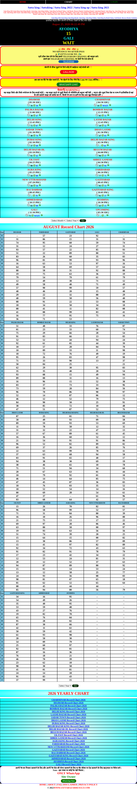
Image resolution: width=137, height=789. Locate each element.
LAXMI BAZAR (102, 119)
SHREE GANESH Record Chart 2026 (68, 738)
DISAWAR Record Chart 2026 (68, 702)
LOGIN (114, 2)
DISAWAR (34, 99)
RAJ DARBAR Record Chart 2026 (68, 752)
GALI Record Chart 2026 (68, 764)
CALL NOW (68, 72)
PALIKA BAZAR (34, 109)
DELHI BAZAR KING (103, 139)
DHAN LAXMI (103, 129)
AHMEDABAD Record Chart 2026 (68, 758)
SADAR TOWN (34, 129)
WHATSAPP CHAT (68, 84)
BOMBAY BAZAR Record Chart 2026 (68, 708)
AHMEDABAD (34, 199)
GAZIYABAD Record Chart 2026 (68, 749)
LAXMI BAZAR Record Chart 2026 (68, 714)
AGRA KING (34, 169)
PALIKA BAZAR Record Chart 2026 (68, 705)
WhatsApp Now (69, 781)
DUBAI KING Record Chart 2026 (68, 723)
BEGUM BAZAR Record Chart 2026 (68, 732)
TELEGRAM (68, 61)
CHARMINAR (102, 99)
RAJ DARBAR (34, 189)
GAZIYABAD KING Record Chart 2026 (68, 755)
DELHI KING (34, 119)
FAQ (59, 785)
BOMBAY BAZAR (102, 109)
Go (82, 220)
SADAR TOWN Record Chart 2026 (68, 717)
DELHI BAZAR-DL (34, 149)
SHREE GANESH (102, 159)
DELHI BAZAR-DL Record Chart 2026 (68, 729)
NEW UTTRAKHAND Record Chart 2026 (68, 746)
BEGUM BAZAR (103, 149)
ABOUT (51, 785)
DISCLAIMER (70, 785)
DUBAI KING (34, 139)
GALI (34, 209)
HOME (23, 2)
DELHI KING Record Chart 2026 (68, 711)
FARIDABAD (103, 169)
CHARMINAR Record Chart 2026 (68, 700)
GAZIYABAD (102, 179)
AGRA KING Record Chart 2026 (68, 741)
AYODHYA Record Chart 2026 (68, 761)
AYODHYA (103, 199)
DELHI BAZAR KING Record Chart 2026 (68, 726)
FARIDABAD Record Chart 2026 (68, 744)
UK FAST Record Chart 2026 (68, 735)
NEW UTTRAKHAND (34, 179)
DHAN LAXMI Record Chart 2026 (68, 720)
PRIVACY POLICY (88, 785)
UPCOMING (102, 209)
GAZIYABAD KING (102, 189)
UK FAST (34, 159)
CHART (68, 2)
